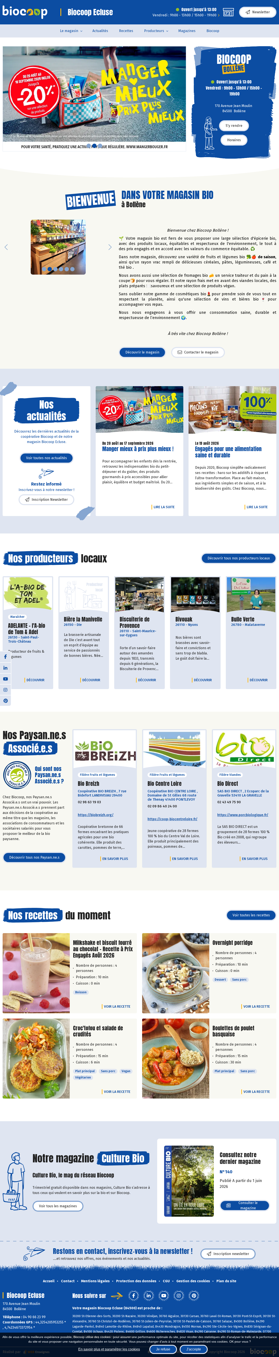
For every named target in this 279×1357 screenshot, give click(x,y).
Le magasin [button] (69, 31)
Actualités (100, 31)
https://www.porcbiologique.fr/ (242, 815)
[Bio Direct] (244, 750)
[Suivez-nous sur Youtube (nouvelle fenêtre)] (5, 678)
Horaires (234, 140)
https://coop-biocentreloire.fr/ (172, 819)
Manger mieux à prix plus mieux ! (138, 449)
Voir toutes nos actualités (46, 458)
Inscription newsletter (231, 1254)
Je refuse (163, 1349)
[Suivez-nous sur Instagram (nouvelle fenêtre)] (5, 689)
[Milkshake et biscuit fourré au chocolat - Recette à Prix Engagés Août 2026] (36, 973)
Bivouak (183, 619)
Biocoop (212, 31)
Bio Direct (227, 784)
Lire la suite (165, 507)
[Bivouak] (195, 595)
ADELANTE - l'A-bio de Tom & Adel (28, 629)
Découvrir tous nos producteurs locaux (239, 558)
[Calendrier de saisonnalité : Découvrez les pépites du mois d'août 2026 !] (94, 98)
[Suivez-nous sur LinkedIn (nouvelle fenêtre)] (5, 667)
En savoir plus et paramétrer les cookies (109, 1349)
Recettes (126, 31)
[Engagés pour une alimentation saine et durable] (232, 411)
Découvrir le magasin (142, 352)
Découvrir (37, 680)
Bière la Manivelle (83, 619)
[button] (6, 98)
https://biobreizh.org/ (96, 815)
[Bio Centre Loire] (174, 750)
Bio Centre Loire (165, 784)
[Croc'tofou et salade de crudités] (36, 1059)
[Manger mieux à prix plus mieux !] (140, 411)
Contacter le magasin (201, 352)
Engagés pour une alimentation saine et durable (228, 452)
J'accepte (193, 1349)
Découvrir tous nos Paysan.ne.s (34, 857)
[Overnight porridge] (175, 973)
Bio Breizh (88, 784)
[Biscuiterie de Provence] (139, 595)
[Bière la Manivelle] (83, 595)
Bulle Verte (242, 619)
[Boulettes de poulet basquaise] (175, 1059)
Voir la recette (117, 1006)
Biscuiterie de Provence (139, 622)
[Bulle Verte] (251, 595)
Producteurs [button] (154, 31)
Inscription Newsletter (50, 500)
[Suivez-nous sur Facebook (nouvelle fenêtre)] (5, 656)
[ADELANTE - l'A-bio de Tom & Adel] (28, 595)
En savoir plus (115, 859)
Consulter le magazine (248, 1205)
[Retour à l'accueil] (25, 12)
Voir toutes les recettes (251, 915)
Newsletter (261, 12)
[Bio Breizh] (104, 750)
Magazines (187, 31)
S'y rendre (234, 126)
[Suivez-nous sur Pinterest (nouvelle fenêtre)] (5, 700)
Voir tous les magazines (58, 1206)
